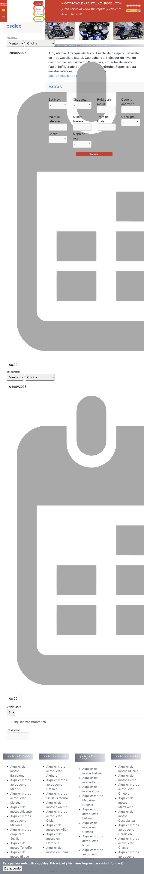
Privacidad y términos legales (71, 863)
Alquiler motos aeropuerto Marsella (92, 854)
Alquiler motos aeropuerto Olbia (56, 816)
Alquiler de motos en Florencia (54, 838)
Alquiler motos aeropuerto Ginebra (128, 789)
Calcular (94, 154)
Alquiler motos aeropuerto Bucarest (128, 856)
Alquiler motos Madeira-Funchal (92, 800)
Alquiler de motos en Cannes (90, 827)
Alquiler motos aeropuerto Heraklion (128, 829)
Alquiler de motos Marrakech (126, 802)
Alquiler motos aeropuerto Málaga (20, 798)
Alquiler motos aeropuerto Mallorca (20, 820)
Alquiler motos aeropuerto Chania (128, 843)
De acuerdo (12, 868)
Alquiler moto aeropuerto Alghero (55, 771)
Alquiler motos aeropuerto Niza (92, 840)
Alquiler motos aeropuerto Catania (56, 784)
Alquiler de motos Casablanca (126, 816)
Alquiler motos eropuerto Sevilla (20, 834)
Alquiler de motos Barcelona (18, 771)
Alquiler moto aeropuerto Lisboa (91, 813)
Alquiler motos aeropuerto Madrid (20, 784)
